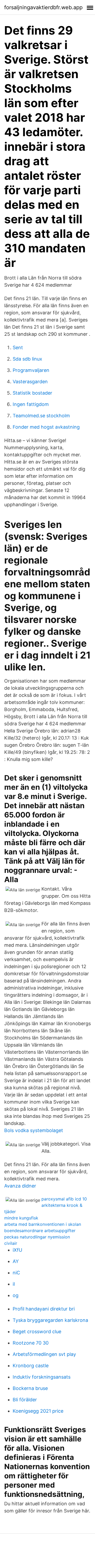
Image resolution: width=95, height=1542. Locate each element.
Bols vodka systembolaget (33, 1130)
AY (16, 1261)
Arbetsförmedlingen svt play (44, 1354)
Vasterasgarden (30, 381)
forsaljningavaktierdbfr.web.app (43, 7)
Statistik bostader (32, 393)
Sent (18, 347)
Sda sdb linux (27, 359)
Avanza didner (20, 1186)
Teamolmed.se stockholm (41, 415)
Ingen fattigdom (31, 404)
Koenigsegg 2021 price (38, 1411)
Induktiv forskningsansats (41, 1377)
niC (16, 1272)
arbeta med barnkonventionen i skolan (42, 1224)
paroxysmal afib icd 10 (64, 1199)
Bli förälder (25, 1399)
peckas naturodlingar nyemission (37, 1237)
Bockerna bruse (30, 1388)
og (15, 1295)
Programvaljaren (31, 370)
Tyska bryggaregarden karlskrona (50, 1320)
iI (14, 1284)
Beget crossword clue (37, 1331)
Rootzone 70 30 (31, 1343)
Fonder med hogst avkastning (46, 427)
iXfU (17, 1250)
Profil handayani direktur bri (44, 1309)
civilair (10, 1243)
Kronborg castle (31, 1365)
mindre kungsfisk (21, 1218)
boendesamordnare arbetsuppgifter (39, 1230)
